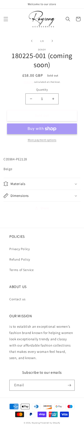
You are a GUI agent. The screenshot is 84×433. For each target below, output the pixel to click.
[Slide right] (52, 41)
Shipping (28, 81)
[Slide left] (32, 41)
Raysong (36, 422)
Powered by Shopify (50, 422)
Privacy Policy (19, 249)
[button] (6, 19)
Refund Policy (19, 259)
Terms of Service (21, 270)
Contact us (17, 299)
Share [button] (44, 208)
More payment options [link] (42, 140)
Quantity (42, 90)
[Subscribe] (69, 385)
